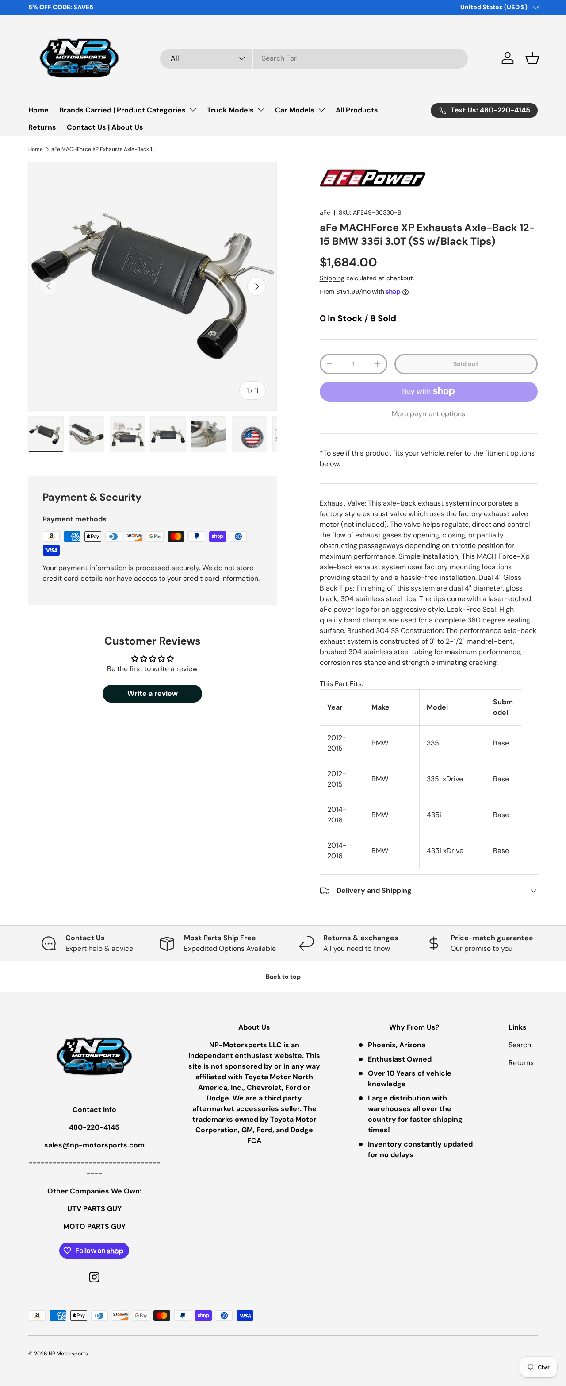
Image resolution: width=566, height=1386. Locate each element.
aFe (325, 212)
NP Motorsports (68, 1353)
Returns (42, 127)
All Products (357, 110)
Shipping (332, 278)
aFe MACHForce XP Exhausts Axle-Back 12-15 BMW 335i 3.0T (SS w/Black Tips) (104, 149)
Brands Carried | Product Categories (122, 110)
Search (520, 1045)
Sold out (465, 364)
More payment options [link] (428, 413)
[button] (532, 58)
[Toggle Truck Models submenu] (261, 109)
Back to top (283, 977)
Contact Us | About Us (105, 127)
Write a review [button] (152, 693)
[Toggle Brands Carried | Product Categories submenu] (192, 109)
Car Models (294, 110)
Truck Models (230, 110)
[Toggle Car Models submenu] (321, 109)
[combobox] (314, 58)
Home (38, 110)
